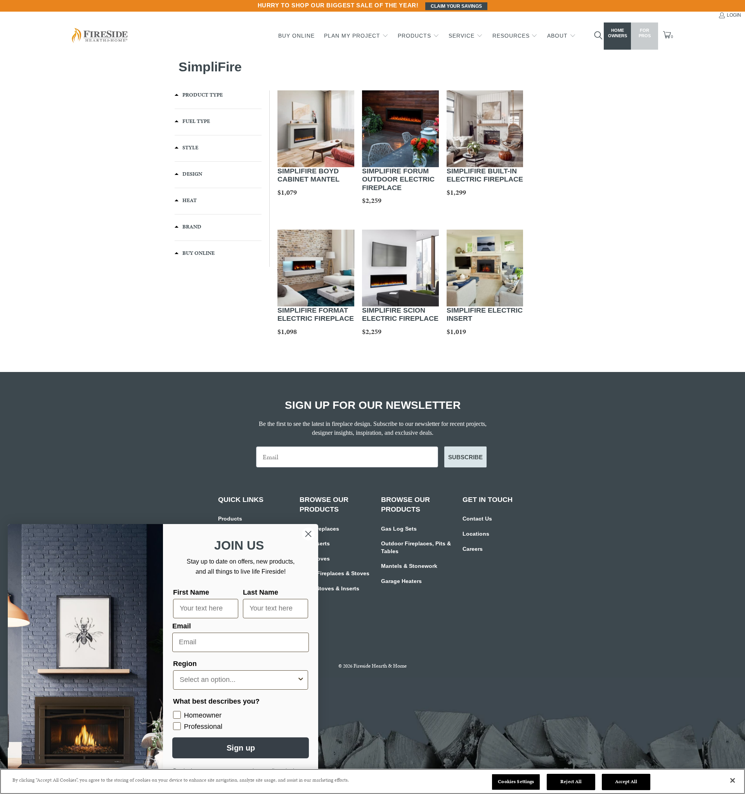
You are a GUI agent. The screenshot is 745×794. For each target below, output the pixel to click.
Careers (473, 549)
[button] (356, 36)
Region (185, 664)
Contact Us (477, 518)
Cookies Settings (516, 781)
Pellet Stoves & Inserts (329, 588)
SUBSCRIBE (465, 457)
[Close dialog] (308, 534)
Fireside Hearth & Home (380, 665)
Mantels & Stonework (409, 566)
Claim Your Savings (456, 6)
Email (181, 626)
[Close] (732, 780)
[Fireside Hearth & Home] (99, 36)
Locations (476, 534)
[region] (372, 781)
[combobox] (238, 680)
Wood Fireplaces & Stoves (334, 573)
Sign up (241, 748)
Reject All (571, 781)
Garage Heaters (401, 581)
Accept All (626, 781)
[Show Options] (301, 680)
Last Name (260, 592)
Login (734, 15)
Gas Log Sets (399, 529)
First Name (191, 592)
